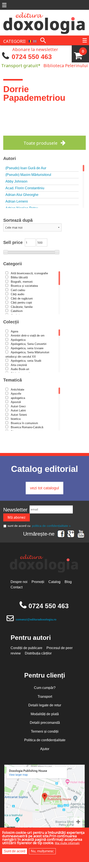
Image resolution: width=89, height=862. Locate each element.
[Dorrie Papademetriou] (30, 41)
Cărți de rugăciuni (22, 298)
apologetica (18, 398)
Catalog (54, 582)
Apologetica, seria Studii (26, 360)
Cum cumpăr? (45, 688)
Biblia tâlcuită (19, 277)
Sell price (13, 242)
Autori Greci (18, 406)
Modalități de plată (45, 714)
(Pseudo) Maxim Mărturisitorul (28, 175)
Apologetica (18, 339)
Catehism (17, 311)
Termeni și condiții (45, 731)
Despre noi (19, 582)
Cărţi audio (17, 294)
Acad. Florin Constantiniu (24, 188)
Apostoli (16, 402)
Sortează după (18, 220)
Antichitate (17, 389)
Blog (68, 582)
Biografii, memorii (22, 281)
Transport (45, 696)
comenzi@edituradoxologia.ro (36, 619)
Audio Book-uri (20, 369)
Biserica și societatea (24, 285)
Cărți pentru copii (21, 302)
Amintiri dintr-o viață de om (27, 335)
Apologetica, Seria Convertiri (28, 344)
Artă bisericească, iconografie (29, 273)
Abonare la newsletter (35, 49)
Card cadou (18, 290)
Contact (16, 587)
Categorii (12, 263)
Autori (9, 158)
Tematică (12, 380)
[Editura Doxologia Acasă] (44, 22)
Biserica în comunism (24, 423)
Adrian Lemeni (16, 201)
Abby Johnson (16, 181)
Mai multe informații (67, 843)
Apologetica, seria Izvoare (27, 348)
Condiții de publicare (26, 648)
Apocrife (16, 393)
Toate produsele (40, 143)
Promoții (38, 582)
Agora (14, 331)
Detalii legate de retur (44, 705)
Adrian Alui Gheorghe (21, 195)
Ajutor (44, 749)
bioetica (16, 418)
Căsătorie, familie (22, 307)
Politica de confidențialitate (44, 740)
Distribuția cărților (38, 653)
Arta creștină (19, 365)
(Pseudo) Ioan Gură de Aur (25, 168)
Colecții (11, 321)
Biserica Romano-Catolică (27, 427)
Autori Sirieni (19, 414)
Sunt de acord (14, 851)
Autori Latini (18, 410)
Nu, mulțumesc (42, 851)
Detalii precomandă (45, 722)
